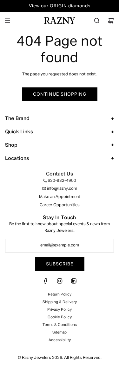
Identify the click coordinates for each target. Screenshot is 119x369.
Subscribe (59, 263)
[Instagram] (60, 283)
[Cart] (111, 21)
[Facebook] (46, 283)
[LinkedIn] (74, 283)
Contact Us (59, 174)
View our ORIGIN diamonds (59, 6)
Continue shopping (59, 94)
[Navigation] (7, 21)
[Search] (97, 21)
